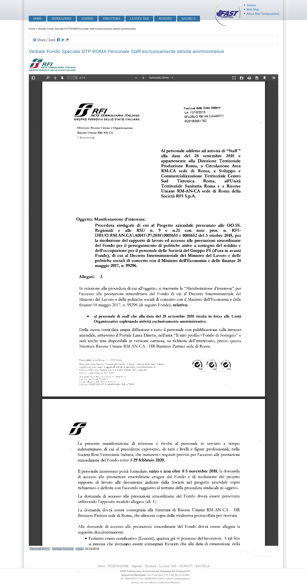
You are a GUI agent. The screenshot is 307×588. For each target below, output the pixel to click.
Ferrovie (35, 549)
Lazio (79, 549)
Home (37, 18)
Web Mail (253, 9)
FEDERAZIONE (61, 18)
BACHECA (189, 18)
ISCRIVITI (165, 18)
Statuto (251, 5)
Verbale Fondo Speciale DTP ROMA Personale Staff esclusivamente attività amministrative (126, 51)
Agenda (87, 18)
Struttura (111, 18)
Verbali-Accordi (62, 549)
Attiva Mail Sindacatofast (263, 13)
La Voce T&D (139, 18)
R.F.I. (46, 549)
